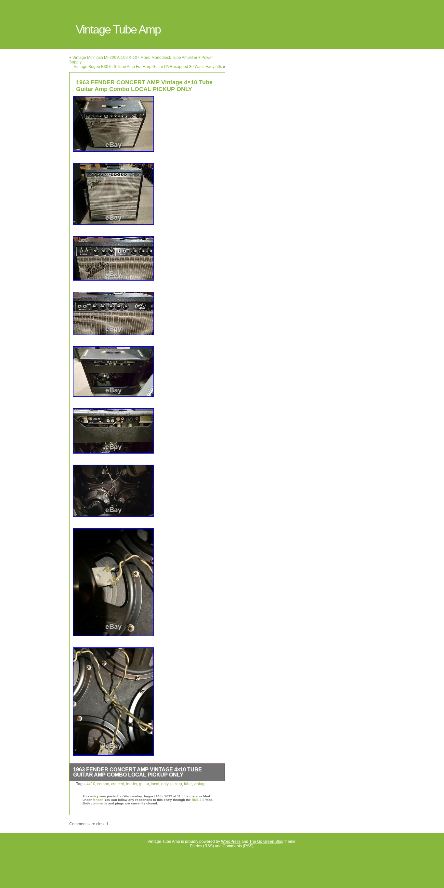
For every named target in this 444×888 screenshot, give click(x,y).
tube (188, 784)
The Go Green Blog (266, 841)
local (155, 784)
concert (117, 784)
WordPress (231, 841)
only (164, 784)
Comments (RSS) (238, 846)
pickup (176, 784)
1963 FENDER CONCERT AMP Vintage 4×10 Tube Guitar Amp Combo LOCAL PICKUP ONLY (144, 85)
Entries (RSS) (202, 846)
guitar (144, 784)
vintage (200, 784)
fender (131, 784)
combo (103, 784)
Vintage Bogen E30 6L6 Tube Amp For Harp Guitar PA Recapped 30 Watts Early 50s (148, 66)
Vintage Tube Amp (118, 29)
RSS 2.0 (198, 800)
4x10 (90, 784)
